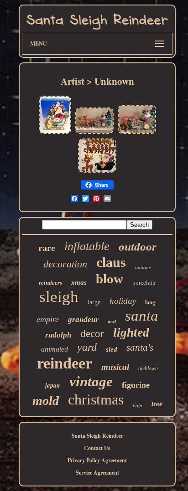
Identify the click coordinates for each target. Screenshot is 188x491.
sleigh (58, 297)
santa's (139, 347)
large (94, 302)
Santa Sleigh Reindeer (97, 436)
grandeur (83, 319)
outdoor (138, 246)
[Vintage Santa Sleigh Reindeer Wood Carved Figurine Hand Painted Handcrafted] (94, 133)
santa (141, 315)
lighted (131, 332)
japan (52, 385)
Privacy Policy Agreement (97, 460)
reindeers (50, 282)
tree (156, 404)
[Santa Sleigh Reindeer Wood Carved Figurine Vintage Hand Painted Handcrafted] (136, 133)
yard (87, 347)
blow (109, 278)
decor (92, 333)
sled (111, 349)
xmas (79, 282)
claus (111, 262)
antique (143, 267)
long (150, 302)
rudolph (58, 335)
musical (115, 367)
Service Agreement (97, 472)
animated (54, 349)
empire (48, 319)
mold (45, 401)
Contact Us (97, 448)
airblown (148, 368)
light (137, 405)
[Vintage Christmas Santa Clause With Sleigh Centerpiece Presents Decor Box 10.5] (55, 133)
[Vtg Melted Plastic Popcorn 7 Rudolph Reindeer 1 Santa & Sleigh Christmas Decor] (97, 172)
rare (46, 248)
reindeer (64, 363)
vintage (91, 381)
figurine (136, 384)
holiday (123, 301)
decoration (65, 264)
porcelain (144, 282)
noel (112, 321)
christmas (96, 399)
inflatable (87, 246)
